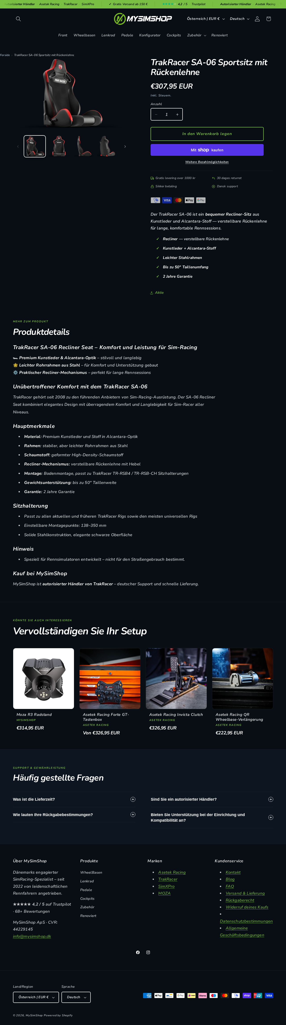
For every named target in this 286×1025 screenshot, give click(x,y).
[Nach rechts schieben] (125, 146)
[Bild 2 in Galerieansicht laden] (59, 146)
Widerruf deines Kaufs (247, 907)
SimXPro (166, 886)
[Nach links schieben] (18, 146)
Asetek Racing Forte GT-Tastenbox (106, 717)
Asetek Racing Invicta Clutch (176, 714)
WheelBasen (91, 872)
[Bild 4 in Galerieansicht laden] (107, 146)
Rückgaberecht (240, 900)
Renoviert (88, 915)
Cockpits (87, 898)
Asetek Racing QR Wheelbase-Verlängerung (239, 717)
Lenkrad (87, 881)
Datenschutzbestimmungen (246, 921)
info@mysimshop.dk (32, 936)
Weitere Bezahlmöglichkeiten (207, 162)
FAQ (230, 886)
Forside (5, 55)
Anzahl (156, 104)
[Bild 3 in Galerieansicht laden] (83, 146)
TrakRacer (167, 879)
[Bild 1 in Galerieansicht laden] (35, 146)
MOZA (164, 893)
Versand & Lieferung (245, 893)
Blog (230, 879)
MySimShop (34, 1015)
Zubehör (87, 907)
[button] (18, 19)
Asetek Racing (172, 872)
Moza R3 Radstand (34, 714)
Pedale (86, 890)
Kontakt (233, 872)
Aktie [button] (159, 292)
